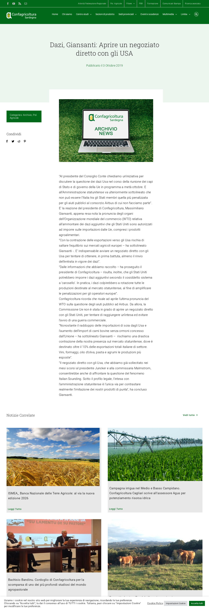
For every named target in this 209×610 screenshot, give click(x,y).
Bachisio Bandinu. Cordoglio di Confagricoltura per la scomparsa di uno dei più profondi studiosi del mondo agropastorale (47, 584)
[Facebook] (7, 141)
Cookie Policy (155, 603)
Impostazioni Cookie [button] (175, 603)
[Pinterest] (25, 141)
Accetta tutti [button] (197, 603)
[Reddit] (19, 141)
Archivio (27, 115)
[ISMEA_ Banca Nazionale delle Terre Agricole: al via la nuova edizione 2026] (54, 457)
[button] (196, 14)
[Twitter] (13, 141)
